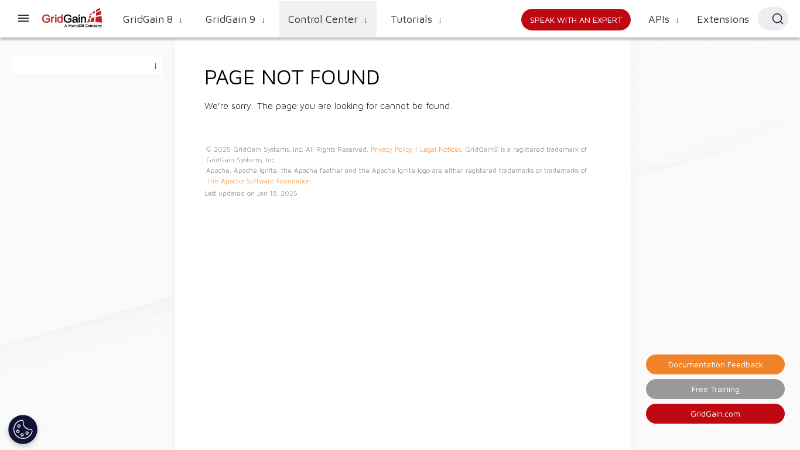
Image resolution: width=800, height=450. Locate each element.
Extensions (723, 19)
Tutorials (416, 19)
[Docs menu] (23, 18)
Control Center (328, 19)
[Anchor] (391, 75)
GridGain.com (715, 413)
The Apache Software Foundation (258, 181)
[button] (773, 18)
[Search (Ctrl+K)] (777, 18)
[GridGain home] (72, 25)
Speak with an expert (576, 20)
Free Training (716, 389)
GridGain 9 (235, 19)
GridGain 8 (153, 19)
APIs (663, 19)
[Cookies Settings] (22, 429)
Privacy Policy (391, 149)
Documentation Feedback (715, 364)
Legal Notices (440, 149)
